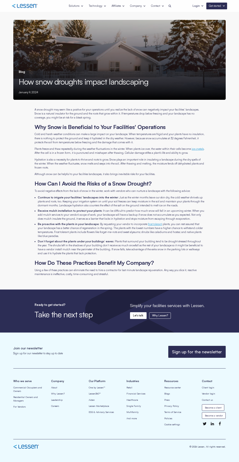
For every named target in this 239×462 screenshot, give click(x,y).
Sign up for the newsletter (197, 351)
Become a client (213, 407)
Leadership (57, 399)
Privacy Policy (171, 406)
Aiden (92, 399)
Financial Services (136, 393)
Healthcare (132, 399)
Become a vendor (214, 415)
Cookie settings (172, 424)
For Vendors (19, 406)
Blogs (167, 393)
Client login (208, 387)
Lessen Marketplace (99, 406)
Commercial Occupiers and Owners (27, 389)
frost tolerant (155, 224)
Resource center (172, 387)
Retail (129, 387)
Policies (168, 418)
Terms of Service (172, 412)
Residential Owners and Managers (25, 399)
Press (167, 399)
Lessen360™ (95, 393)
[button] (76, 6)
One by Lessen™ (97, 387)
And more (132, 418)
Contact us (207, 399)
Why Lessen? (160, 315)
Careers (55, 406)
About (54, 387)
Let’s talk (138, 315)
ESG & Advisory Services (101, 412)
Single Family (134, 406)
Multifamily (133, 412)
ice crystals (198, 148)
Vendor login (208, 393)
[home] (29, 6)
